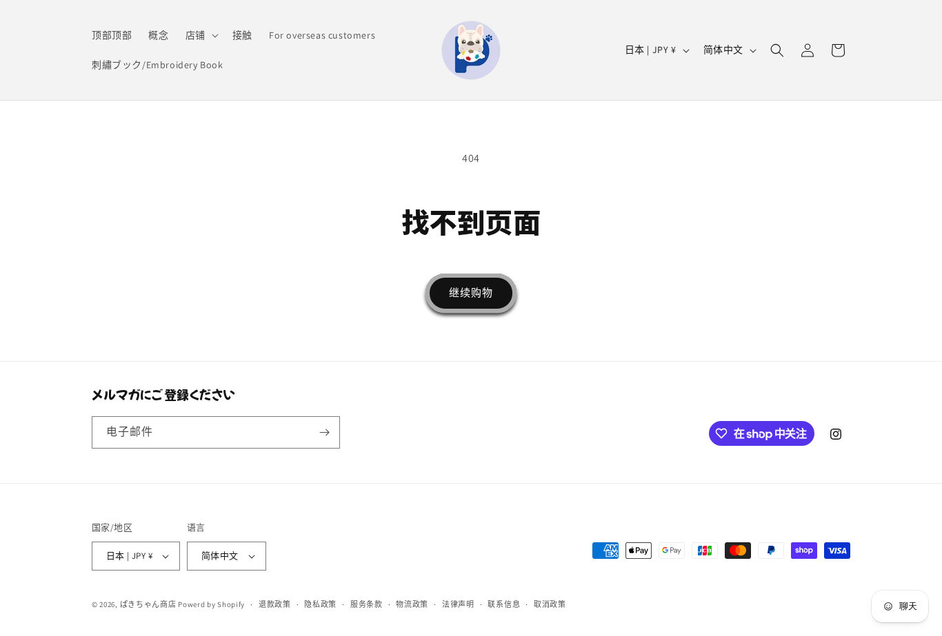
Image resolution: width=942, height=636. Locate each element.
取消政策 (550, 604)
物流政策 (412, 604)
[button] (200, 35)
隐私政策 (320, 604)
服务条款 (366, 604)
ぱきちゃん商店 (148, 604)
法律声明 (458, 604)
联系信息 (504, 604)
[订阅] (324, 432)
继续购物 (471, 292)
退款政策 (275, 604)
